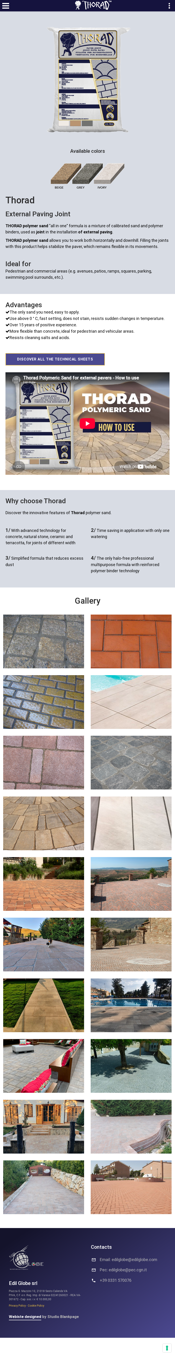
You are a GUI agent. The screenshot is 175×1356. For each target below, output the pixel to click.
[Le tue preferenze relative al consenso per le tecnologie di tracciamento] (167, 1348)
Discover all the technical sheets (55, 359)
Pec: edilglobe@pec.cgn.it (123, 1269)
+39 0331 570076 (115, 1280)
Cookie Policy (36, 1305)
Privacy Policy (17, 1305)
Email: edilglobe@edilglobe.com (128, 1259)
